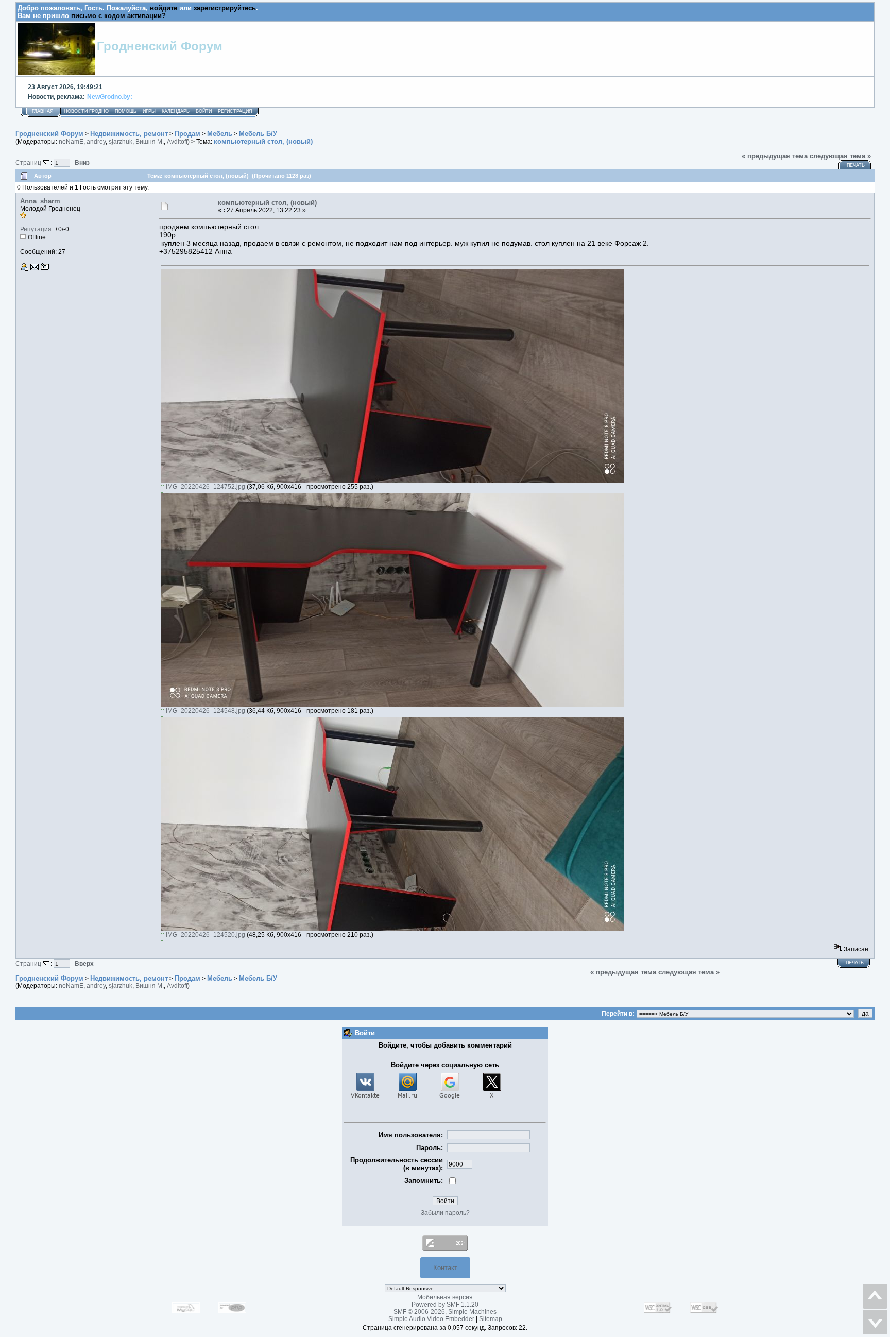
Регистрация (235, 111)
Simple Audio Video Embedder (431, 1319)
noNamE (71, 141)
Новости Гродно (86, 111)
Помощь (125, 111)
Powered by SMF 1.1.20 (445, 1304)
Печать (856, 165)
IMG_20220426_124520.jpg (204, 934)
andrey (96, 141)
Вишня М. (149, 141)
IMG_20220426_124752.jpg (204, 486)
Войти (204, 111)
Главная (43, 111)
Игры (149, 111)
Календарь (176, 111)
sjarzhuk (120, 141)
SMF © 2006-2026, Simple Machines (445, 1311)
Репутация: (36, 229)
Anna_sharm (40, 201)
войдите (163, 8)
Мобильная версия (445, 1297)
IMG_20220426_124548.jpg (204, 710)
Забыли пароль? (445, 1212)
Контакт (445, 1268)
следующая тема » (840, 156)
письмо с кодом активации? (118, 16)
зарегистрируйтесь (225, 8)
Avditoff (177, 141)
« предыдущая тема (775, 156)
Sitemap (490, 1319)
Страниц (29, 162)
